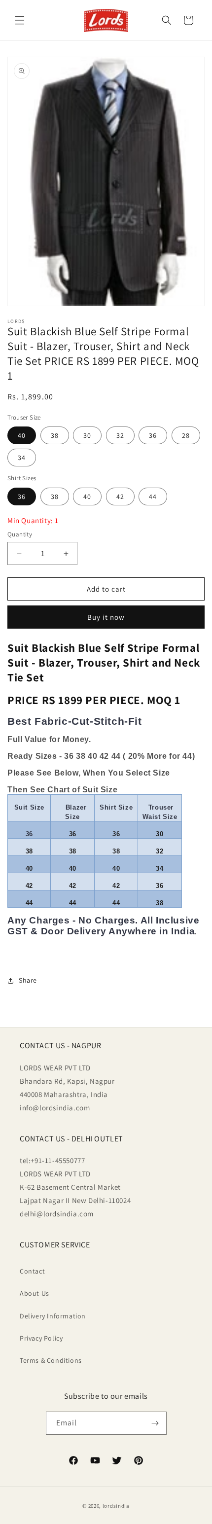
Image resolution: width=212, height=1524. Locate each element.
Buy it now (106, 617)
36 (153, 435)
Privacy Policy (41, 1338)
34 (22, 457)
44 (153, 496)
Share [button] (28, 980)
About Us (34, 1293)
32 (120, 435)
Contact (32, 1271)
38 (55, 435)
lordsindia (116, 1505)
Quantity (19, 534)
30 (87, 435)
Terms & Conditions (51, 1360)
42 (120, 496)
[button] (20, 20)
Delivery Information (53, 1315)
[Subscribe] (155, 1423)
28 (186, 435)
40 (22, 435)
